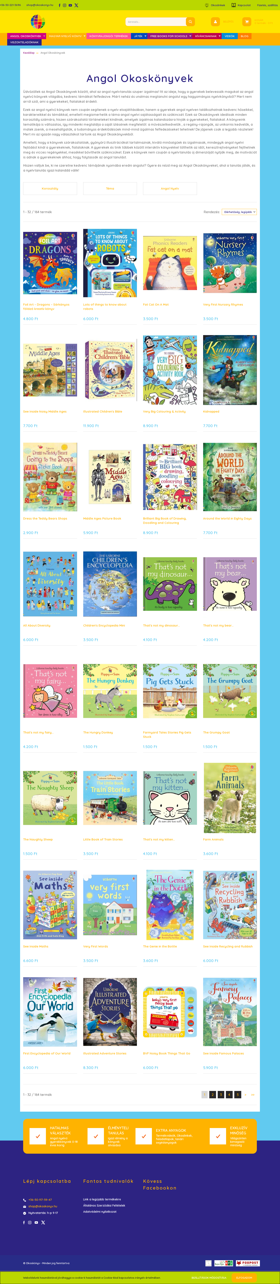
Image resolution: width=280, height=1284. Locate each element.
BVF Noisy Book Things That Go (166, 1053)
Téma (110, 188)
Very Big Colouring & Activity (164, 411)
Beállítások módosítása (209, 1277)
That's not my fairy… (38, 732)
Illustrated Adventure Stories (104, 1053)
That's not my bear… (218, 625)
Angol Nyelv (170, 188)
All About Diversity (36, 625)
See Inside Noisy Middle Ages (45, 411)
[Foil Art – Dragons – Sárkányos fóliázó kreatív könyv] (50, 263)
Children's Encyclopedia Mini (104, 625)
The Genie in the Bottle (160, 946)
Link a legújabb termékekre (102, 1199)
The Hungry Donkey (98, 732)
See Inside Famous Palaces (223, 1053)
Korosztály (50, 188)
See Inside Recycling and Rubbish (228, 946)
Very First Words (95, 946)
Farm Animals (213, 839)
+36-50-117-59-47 (40, 1200)
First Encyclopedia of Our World (47, 1053)
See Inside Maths (35, 946)
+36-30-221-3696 (10, 5)
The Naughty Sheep (38, 839)
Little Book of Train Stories (103, 839)
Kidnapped (211, 411)
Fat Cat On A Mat (156, 304)
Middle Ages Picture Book (102, 518)
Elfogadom (244, 1277)
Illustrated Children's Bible (102, 411)
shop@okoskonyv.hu (39, 5)
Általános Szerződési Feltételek (104, 1205)
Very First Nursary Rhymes (223, 304)
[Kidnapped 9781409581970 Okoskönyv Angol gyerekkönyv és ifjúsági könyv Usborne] (230, 370)
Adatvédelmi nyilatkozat (99, 1211)
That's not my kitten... (159, 839)
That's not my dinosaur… (161, 625)
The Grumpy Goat (216, 732)
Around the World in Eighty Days (227, 518)
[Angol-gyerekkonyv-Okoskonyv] (110, 263)
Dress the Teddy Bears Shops (45, 518)
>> (252, 1095)
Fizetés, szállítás (267, 5)
